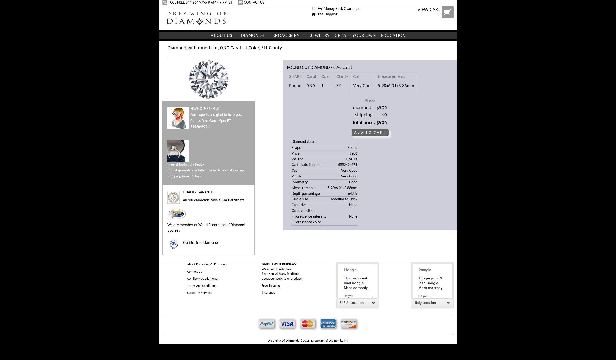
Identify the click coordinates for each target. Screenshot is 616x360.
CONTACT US (254, 3)
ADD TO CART (370, 132)
